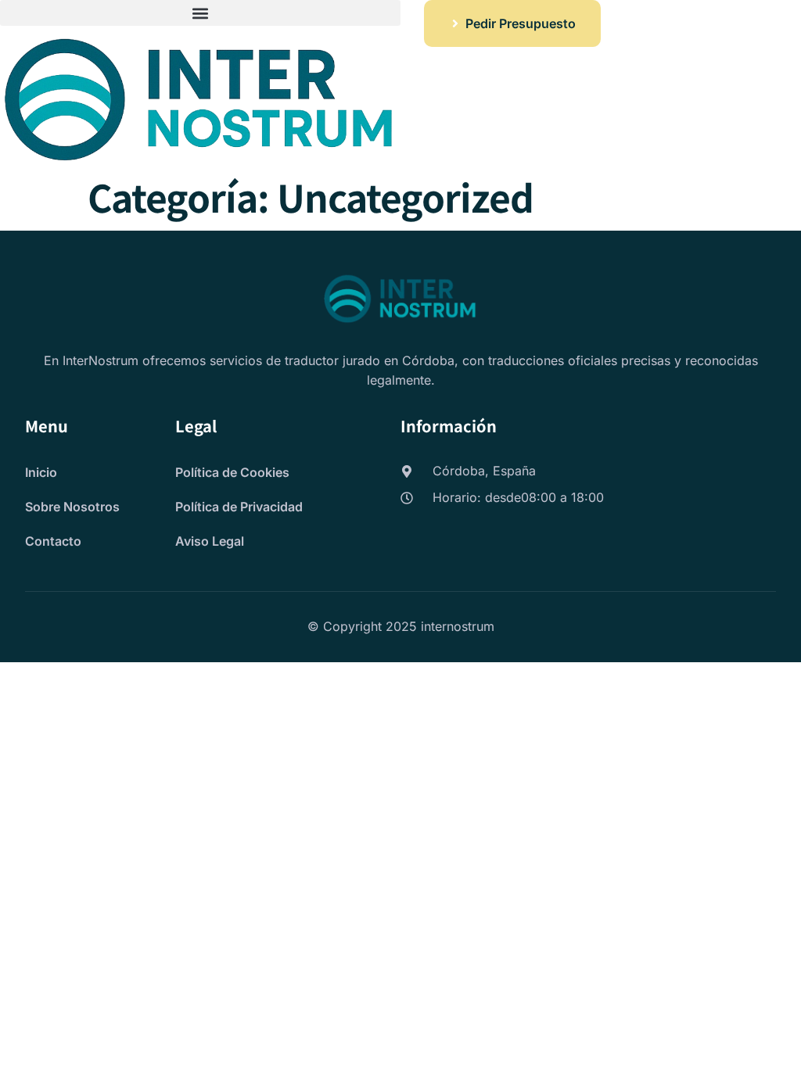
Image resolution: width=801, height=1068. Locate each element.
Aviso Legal (209, 541)
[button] (200, 13)
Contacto (53, 541)
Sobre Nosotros (72, 506)
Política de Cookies (232, 472)
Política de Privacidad (239, 506)
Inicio (41, 472)
